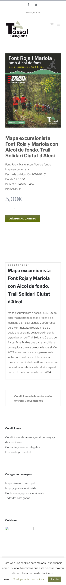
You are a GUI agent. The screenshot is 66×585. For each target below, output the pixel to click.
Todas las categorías (17, 498)
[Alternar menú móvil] (59, 24)
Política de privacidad (18, 452)
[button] (33, 398)
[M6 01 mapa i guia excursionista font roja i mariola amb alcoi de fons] (33, 54)
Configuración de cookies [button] (28, 579)
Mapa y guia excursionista (20, 488)
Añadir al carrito (22, 218)
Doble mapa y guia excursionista (24, 493)
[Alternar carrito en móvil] (52, 24)
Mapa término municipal (19, 483)
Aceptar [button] (55, 579)
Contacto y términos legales (22, 447)
